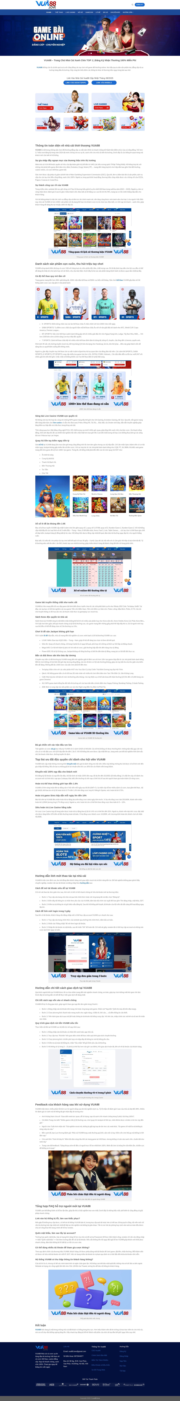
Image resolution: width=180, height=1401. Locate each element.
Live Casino (70, 12)
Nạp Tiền (123, 1361)
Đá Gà (105, 12)
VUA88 (48, 12)
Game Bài (89, 12)
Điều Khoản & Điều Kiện (101, 1365)
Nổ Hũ (80, 12)
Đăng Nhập (124, 1356)
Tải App (122, 1371)
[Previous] (6, 35)
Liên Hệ (66, 1346)
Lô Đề (98, 12)
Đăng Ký (123, 1351)
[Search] (132, 5)
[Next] (174, 35)
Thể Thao (59, 12)
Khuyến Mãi (115, 12)
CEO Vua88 (96, 1350)
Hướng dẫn (127, 12)
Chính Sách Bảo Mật (99, 1355)
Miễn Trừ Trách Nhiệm (100, 1360)
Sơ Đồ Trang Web (98, 1370)
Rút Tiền (123, 1366)
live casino (57, 423)
